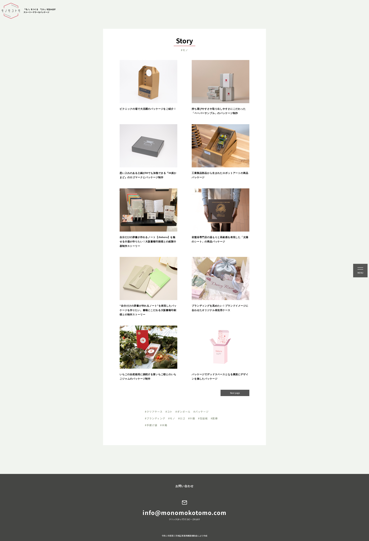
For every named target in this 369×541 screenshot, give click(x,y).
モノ (172, 418)
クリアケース (155, 411)
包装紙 (204, 418)
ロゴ (182, 418)
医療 (215, 418)
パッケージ (202, 411)
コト (170, 411)
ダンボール (184, 411)
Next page (235, 392)
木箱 (164, 425)
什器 (192, 418)
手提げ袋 (152, 425)
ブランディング (156, 418)
